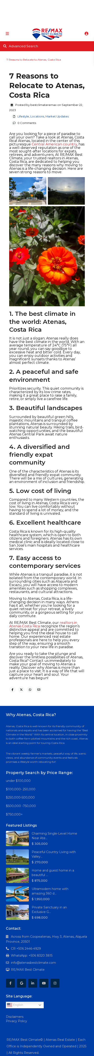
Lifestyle (19, 56)
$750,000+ (14, 814)
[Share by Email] (38, 689)
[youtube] (54, 4)
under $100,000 (18, 781)
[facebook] (27, 4)
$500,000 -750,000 (21, 806)
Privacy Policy (16, 1021)
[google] (36, 4)
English (17, 1005)
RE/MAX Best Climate (28, 970)
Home (6, 56)
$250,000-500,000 (20, 797)
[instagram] (63, 4)
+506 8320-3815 (40, 21)
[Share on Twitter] (21, 689)
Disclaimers (14, 1017)
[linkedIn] (45, 4)
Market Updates (49, 56)
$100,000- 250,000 (20, 789)
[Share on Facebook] (12, 689)
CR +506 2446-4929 (26, 949)
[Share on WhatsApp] (30, 689)
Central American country (54, 144)
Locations (32, 56)
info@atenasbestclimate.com (33, 963)
